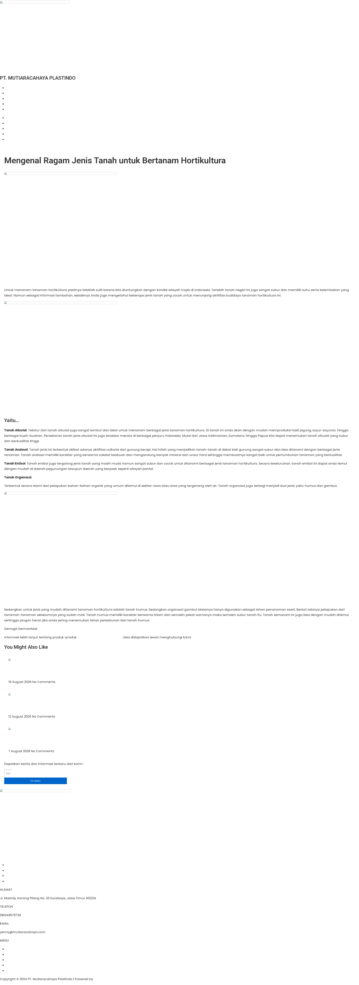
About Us (13, 88)
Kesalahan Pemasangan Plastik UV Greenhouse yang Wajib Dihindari (55, 703)
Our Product (15, 93)
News (10, 104)
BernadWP (102, 979)
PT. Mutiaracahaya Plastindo (99, 637)
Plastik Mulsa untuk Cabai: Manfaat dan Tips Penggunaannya (50, 669)
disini (196, 637)
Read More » (17, 676)
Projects (12, 98)
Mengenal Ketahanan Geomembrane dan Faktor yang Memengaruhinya (57, 738)
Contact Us (14, 109)
